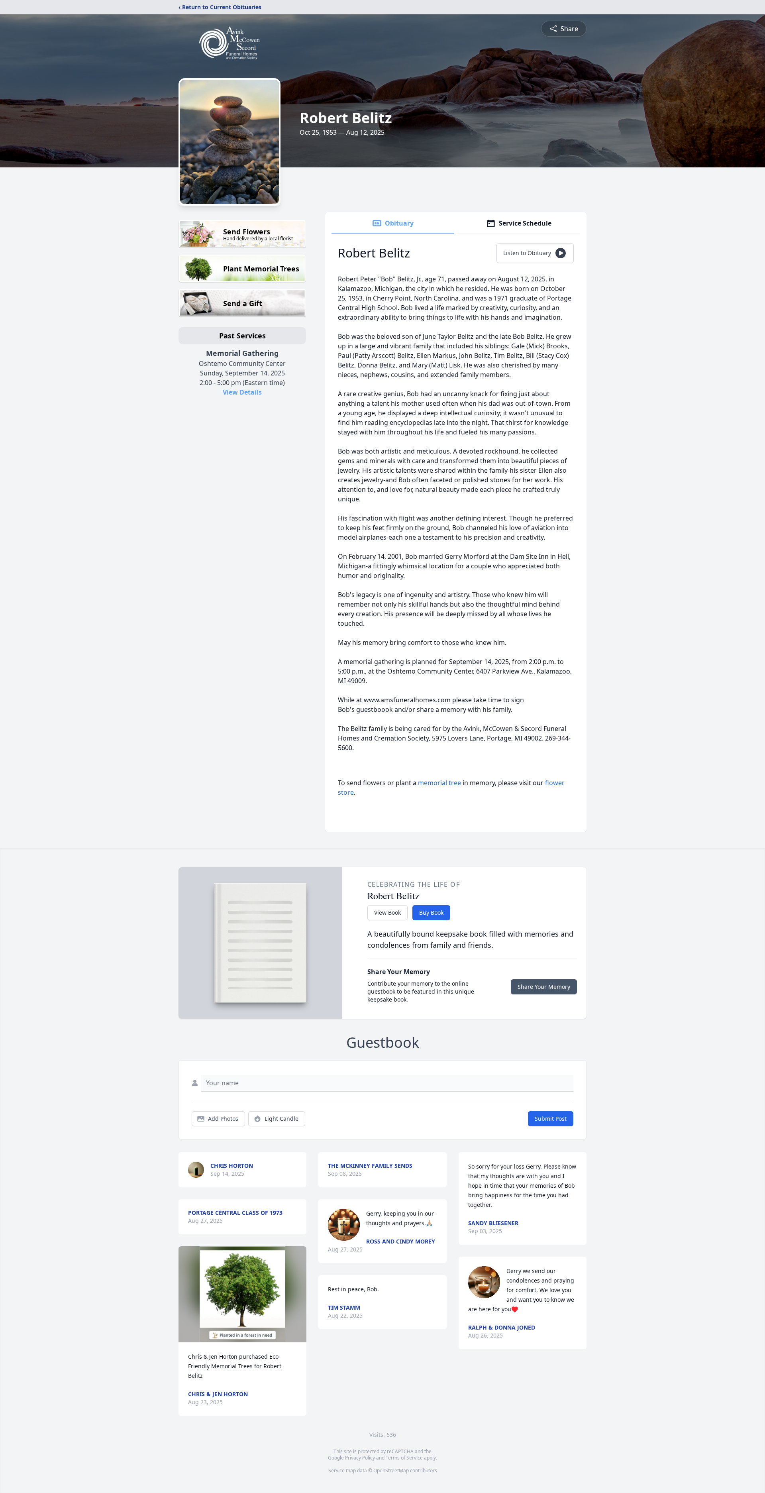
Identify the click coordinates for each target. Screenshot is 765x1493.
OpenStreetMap (391, 1470)
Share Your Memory (544, 986)
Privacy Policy (360, 1457)
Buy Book (431, 912)
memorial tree (439, 782)
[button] (242, 1294)
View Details (242, 392)
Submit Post (551, 1118)
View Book (387, 912)
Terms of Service (404, 1457)
